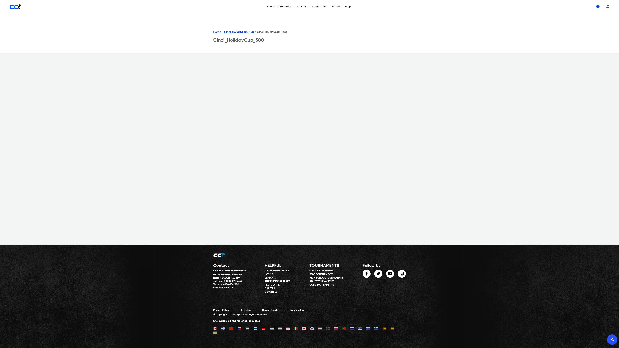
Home (217, 32)
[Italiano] (298, 329)
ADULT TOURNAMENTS (322, 281)
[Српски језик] (362, 329)
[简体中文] (233, 329)
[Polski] (338, 329)
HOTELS (269, 274)
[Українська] (217, 333)
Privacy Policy (221, 310)
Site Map (246, 310)
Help (348, 6)
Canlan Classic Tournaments (229, 271)
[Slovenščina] (378, 329)
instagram (402, 274)
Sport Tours (319, 6)
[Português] (346, 329)
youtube (390, 274)
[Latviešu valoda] (322, 329)
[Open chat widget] (612, 339)
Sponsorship (297, 310)
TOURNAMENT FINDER (277, 271)
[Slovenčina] (370, 329)
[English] (217, 329)
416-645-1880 (231, 284)
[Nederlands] (250, 329)
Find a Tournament (278, 6)
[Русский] (354, 329)
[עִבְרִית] (274, 329)
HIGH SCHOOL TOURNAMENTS (326, 278)
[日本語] (306, 329)
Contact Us (271, 292)
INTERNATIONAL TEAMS (277, 281)
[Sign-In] (607, 6)
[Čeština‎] (241, 329)
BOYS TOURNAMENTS (321, 274)
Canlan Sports (270, 310)
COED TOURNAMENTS (322, 285)
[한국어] (314, 329)
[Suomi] (258, 329)
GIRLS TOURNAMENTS (322, 271)
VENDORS (270, 278)
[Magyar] (282, 329)
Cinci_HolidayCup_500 (239, 32)
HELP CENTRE (272, 285)
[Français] (225, 329)
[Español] (387, 329)
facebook (367, 274)
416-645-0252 (226, 287)
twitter (378, 274)
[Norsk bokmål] (330, 329)
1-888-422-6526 (233, 281)
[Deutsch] (266, 329)
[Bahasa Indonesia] (290, 329)
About (336, 6)
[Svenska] (395, 329)
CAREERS (270, 288)
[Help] (598, 6)
